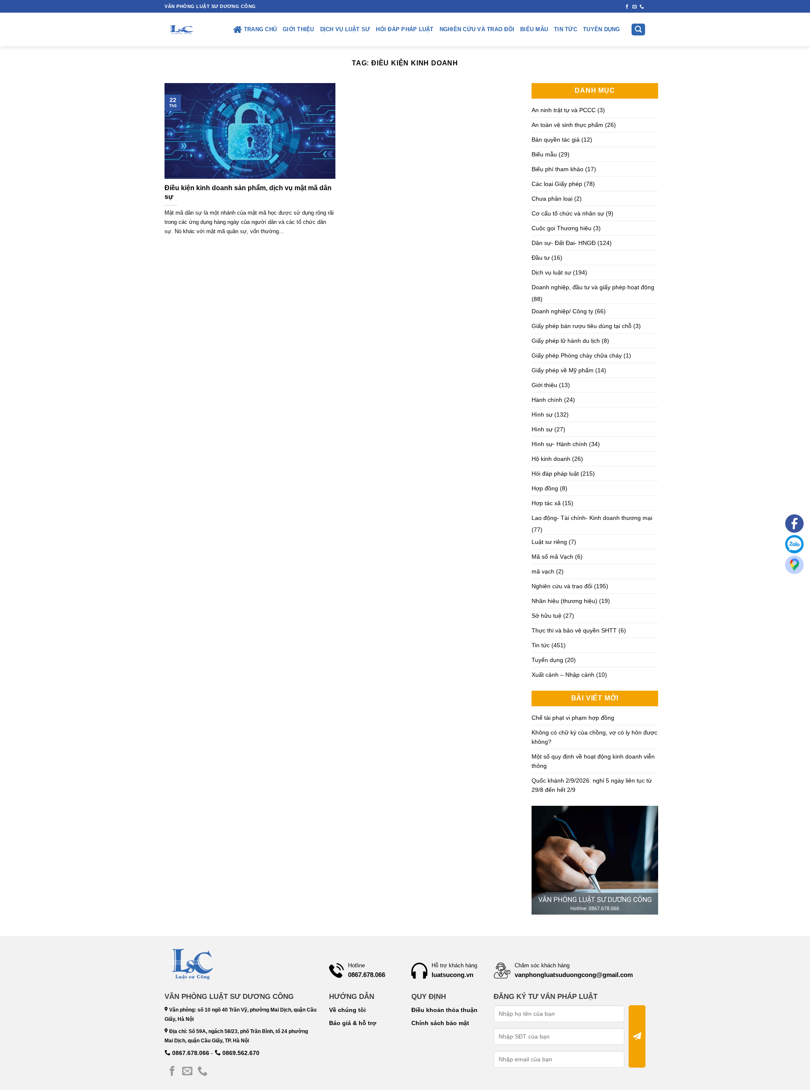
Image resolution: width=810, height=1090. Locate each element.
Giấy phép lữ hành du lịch (566, 340)
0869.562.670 (240, 1053)
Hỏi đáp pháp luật (404, 29)
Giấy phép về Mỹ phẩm (563, 370)
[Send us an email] (634, 6)
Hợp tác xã (546, 503)
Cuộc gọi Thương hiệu (561, 228)
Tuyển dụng (601, 29)
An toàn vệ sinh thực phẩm (567, 124)
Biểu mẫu (534, 29)
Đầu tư (541, 257)
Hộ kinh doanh (551, 458)
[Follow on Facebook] (627, 6)
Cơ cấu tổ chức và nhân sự (568, 213)
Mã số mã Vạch (552, 556)
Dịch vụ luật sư (345, 29)
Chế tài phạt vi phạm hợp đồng (573, 717)
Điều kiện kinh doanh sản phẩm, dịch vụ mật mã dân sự (248, 192)
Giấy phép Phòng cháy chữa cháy (577, 355)
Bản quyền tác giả (556, 139)
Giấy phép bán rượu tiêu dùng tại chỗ (582, 326)
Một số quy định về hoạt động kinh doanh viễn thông (593, 761)
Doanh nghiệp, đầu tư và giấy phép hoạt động (593, 287)
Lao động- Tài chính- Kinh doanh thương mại (592, 517)
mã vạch (543, 571)
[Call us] (642, 6)
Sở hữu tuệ (547, 615)
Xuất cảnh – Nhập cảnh (563, 674)
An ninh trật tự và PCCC (564, 110)
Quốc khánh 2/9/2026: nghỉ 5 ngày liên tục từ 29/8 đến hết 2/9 (592, 785)
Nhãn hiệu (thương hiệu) (564, 600)
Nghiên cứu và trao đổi (477, 29)
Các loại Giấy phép (557, 183)
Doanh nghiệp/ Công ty (562, 311)
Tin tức (565, 29)
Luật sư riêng (549, 541)
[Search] (638, 30)
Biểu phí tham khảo (557, 169)
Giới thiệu (298, 29)
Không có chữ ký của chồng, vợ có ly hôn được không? (594, 737)
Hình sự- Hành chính (559, 444)
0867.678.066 (189, 1053)
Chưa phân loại (552, 198)
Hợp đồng (545, 488)
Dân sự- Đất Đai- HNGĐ (564, 243)
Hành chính (547, 399)
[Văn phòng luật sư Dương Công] (181, 29)
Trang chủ (260, 29)
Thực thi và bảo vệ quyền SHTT (574, 630)
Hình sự (542, 414)
